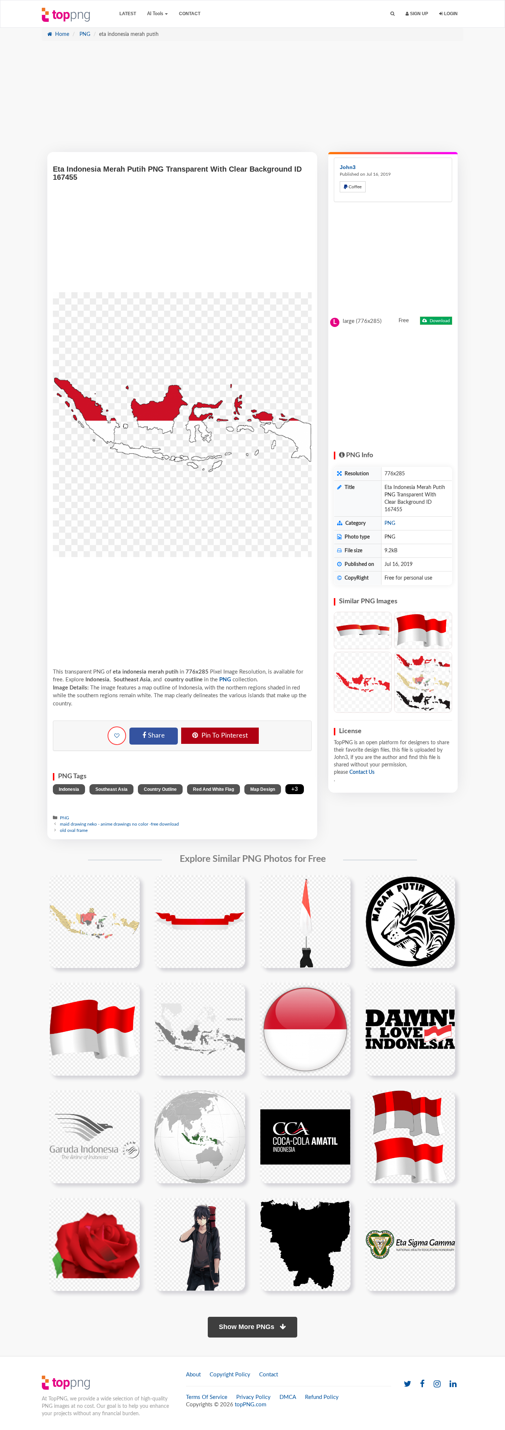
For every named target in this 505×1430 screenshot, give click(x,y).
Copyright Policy (230, 1374)
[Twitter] (407, 1384)
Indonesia (69, 789)
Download (439, 320)
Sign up (418, 13)
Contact (189, 13)
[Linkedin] (453, 1384)
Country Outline (160, 789)
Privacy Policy (253, 1397)
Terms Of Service (206, 1397)
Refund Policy (322, 1397)
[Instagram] (437, 1384)
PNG (84, 34)
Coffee (355, 187)
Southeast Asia (111, 789)
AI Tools (155, 13)
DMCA (287, 1397)
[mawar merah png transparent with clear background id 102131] (94, 1244)
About (193, 1374)
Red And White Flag (213, 789)
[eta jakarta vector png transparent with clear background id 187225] (305, 1244)
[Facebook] (422, 1384)
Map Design (262, 789)
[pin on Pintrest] (129, 885)
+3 (294, 789)
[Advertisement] (252, 100)
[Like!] (117, 735)
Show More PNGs (247, 1326)
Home (61, 34)
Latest (127, 13)
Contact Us (361, 772)
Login (450, 13)
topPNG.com (250, 1404)
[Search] (392, 14)
